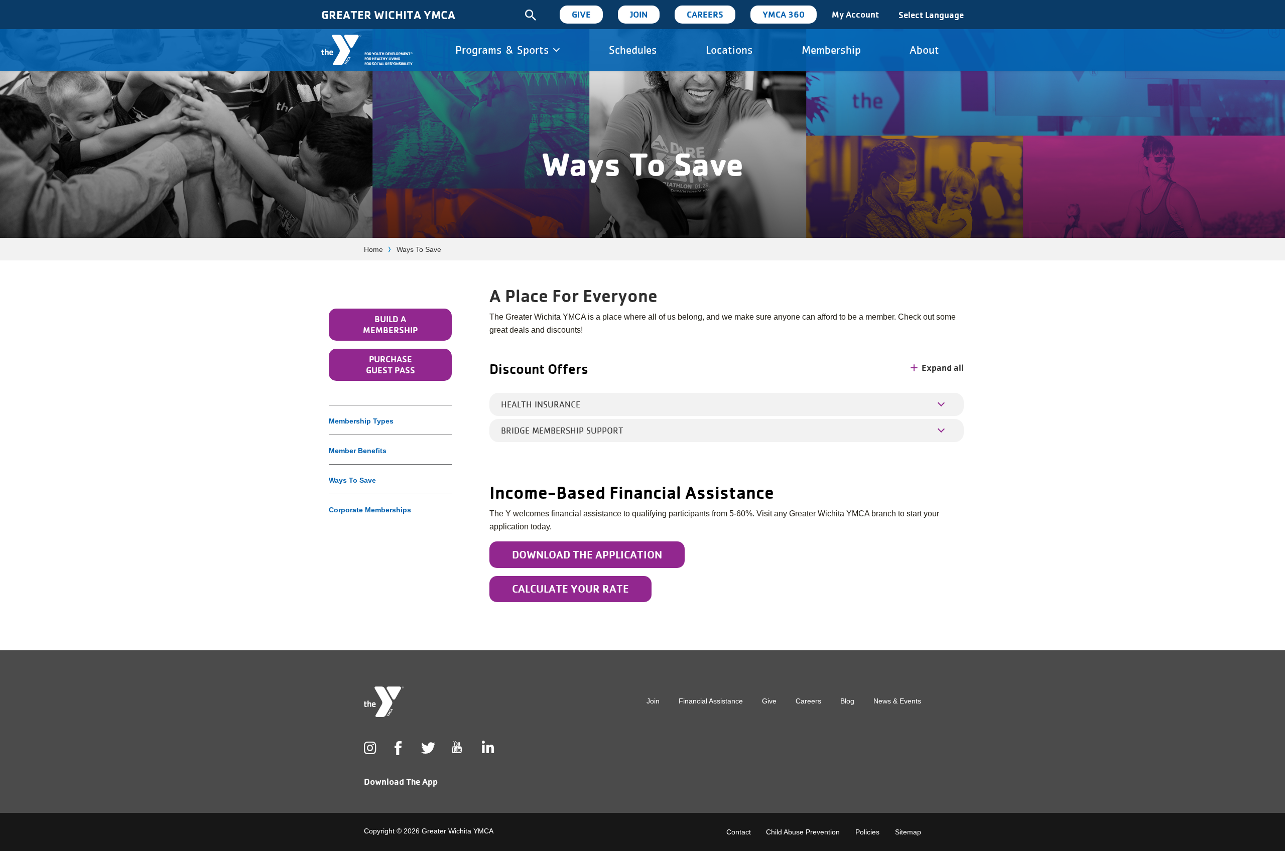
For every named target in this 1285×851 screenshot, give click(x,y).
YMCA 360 (783, 14)
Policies (867, 832)
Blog (847, 701)
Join (639, 14)
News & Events (897, 701)
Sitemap (908, 832)
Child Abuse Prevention (803, 832)
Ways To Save (352, 480)
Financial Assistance (711, 701)
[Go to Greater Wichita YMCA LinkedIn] (487, 748)
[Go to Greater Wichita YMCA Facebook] (398, 756)
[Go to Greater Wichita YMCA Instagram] (369, 748)
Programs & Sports (504, 49)
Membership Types (361, 421)
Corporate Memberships (370, 510)
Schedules (633, 49)
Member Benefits (358, 451)
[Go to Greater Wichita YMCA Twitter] (426, 748)
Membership (831, 49)
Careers (705, 14)
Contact (738, 832)
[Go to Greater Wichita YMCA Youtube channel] (457, 755)
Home (373, 249)
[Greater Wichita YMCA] (367, 50)
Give (581, 14)
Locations (729, 49)
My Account (855, 14)
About (924, 49)
